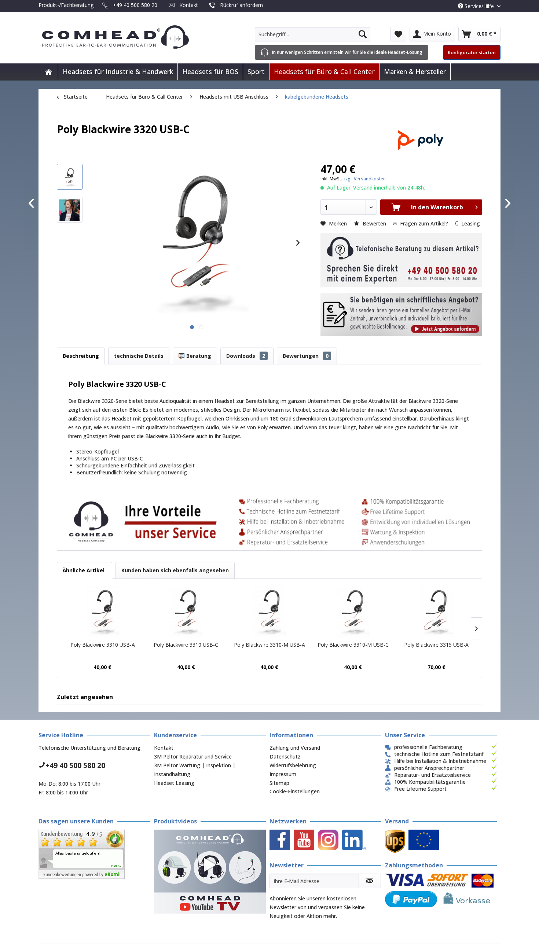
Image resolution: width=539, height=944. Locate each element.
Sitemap (279, 782)
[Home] (48, 71)
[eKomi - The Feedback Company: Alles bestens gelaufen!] (94, 854)
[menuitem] (312, 34)
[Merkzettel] (398, 34)
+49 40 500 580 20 (135, 4)
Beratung (198, 355)
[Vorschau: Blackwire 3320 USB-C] (69, 177)
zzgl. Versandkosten (364, 179)
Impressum (283, 774)
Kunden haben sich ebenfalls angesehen (175, 570)
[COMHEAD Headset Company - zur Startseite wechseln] (127, 37)
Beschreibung (81, 355)
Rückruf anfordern (241, 4)
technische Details (139, 355)
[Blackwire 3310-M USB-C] (353, 612)
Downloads (245, 355)
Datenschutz (285, 756)
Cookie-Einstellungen (295, 791)
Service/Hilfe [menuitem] (479, 6)
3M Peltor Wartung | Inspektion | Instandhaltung (194, 770)
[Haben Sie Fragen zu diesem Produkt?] (401, 260)
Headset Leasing (174, 782)
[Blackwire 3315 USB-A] (436, 612)
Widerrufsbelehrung (293, 765)
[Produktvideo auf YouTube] (210, 872)
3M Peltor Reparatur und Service (193, 756)
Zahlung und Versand (295, 747)
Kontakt (188, 4)
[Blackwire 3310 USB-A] (103, 612)
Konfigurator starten (472, 52)
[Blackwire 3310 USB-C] (186, 612)
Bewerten (374, 223)
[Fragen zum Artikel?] (401, 314)
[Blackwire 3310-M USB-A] (269, 612)
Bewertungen (306, 355)
